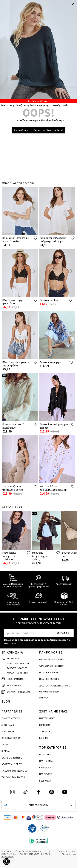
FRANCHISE (45, 725)
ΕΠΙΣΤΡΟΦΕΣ (8, 731)
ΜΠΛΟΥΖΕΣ (45, 754)
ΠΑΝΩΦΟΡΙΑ (45, 774)
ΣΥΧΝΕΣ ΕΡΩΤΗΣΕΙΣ (12, 757)
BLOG (5, 701)
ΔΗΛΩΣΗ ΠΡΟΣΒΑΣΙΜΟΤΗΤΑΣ (54, 685)
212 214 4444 (13, 658)
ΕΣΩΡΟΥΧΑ (45, 780)
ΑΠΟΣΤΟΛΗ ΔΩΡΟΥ (11, 764)
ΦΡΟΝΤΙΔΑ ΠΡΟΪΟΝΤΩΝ (51, 666)
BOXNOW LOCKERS (11, 738)
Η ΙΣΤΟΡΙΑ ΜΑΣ (47, 718)
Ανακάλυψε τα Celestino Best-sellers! (38, 130)
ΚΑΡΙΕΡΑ (43, 738)
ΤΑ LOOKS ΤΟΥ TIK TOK (13, 777)
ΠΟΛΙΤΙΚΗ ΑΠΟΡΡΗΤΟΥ (51, 672)
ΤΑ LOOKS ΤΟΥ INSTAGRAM (14, 770)
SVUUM (5, 744)
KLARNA (5, 751)
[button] (6, 861)
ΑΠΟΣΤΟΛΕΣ (8, 725)
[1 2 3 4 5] (38, 51)
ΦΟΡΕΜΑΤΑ (45, 767)
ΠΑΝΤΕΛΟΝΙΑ (46, 761)
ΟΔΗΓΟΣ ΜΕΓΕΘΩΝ (49, 691)
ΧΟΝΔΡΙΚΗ (44, 731)
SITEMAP (43, 697)
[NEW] (20, 420)
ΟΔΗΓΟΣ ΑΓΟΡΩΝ (10, 718)
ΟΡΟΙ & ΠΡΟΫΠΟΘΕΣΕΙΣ (51, 659)
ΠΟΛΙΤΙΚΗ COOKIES (49, 679)
